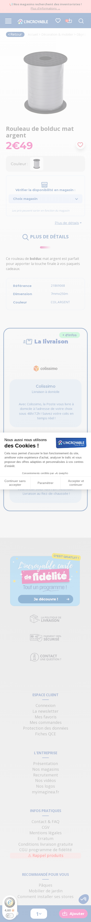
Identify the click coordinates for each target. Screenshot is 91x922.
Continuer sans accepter (15, 483)
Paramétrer (45, 483)
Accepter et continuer (76, 483)
